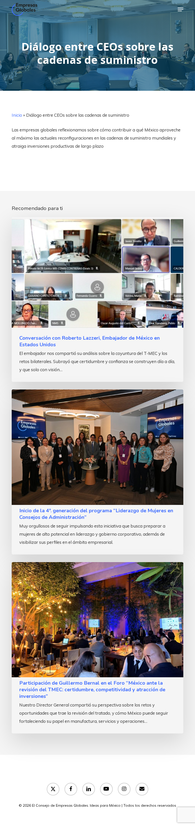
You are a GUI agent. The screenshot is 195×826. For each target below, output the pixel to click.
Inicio (17, 115)
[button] (180, 9)
